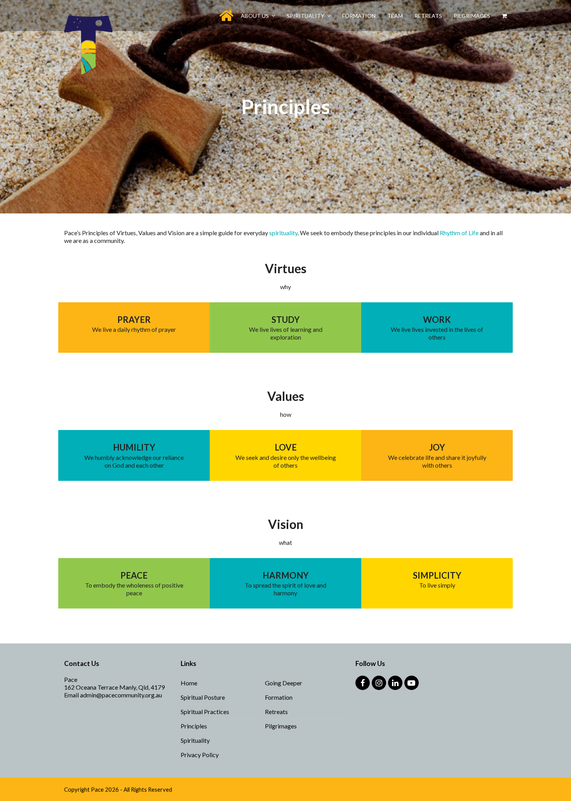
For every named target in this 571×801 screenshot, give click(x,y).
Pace (97, 789)
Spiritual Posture (203, 697)
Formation (278, 697)
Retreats (276, 711)
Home (189, 683)
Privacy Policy (200, 754)
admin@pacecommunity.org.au (121, 695)
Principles (194, 726)
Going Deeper (283, 683)
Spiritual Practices (205, 711)
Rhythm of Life (459, 232)
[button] (504, 15)
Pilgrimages (281, 726)
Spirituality (195, 740)
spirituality (283, 232)
